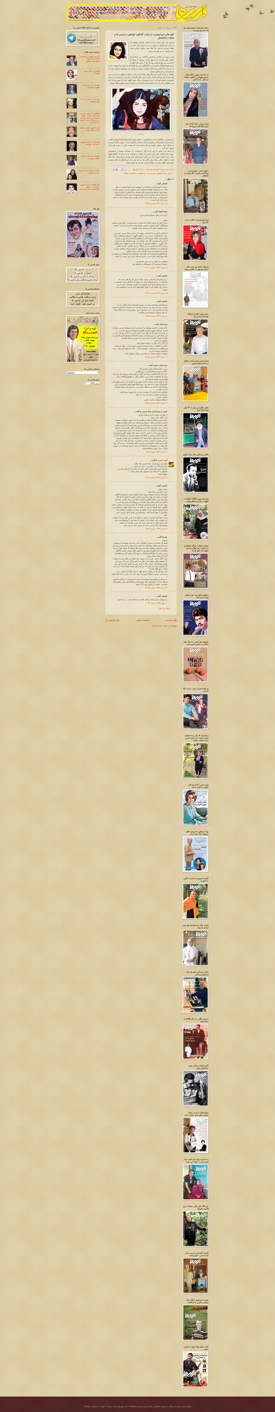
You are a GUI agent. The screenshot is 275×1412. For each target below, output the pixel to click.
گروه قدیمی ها (161, 460)
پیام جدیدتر (171, 620)
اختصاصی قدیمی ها (155, 173)
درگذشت (133, 173)
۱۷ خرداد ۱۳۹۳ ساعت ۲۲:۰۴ (156, 268)
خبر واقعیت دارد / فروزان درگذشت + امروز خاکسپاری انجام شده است (89, 186)
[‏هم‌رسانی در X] (119, 169)
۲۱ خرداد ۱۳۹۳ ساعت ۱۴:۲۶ (156, 477)
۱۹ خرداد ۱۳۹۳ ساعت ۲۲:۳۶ (156, 403)
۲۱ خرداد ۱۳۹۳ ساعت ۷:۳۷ (156, 452)
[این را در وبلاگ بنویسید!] (122, 169)
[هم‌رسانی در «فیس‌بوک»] (116, 169)
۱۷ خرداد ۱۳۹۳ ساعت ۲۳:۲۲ (156, 293)
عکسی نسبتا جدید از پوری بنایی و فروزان (89, 171)
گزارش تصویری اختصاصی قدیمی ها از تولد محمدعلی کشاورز (89, 58)
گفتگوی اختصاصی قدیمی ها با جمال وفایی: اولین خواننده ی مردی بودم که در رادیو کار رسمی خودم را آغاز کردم (90, 117)
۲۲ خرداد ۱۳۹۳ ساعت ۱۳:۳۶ (156, 529)
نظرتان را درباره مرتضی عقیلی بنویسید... (90, 157)
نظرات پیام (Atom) (159, 626)
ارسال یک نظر (164, 608)
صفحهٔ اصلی (142, 620)
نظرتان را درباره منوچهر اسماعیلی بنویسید (90, 143)
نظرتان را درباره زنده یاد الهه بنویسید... (90, 100)
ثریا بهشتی (142, 173)
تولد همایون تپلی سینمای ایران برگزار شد (90, 129)
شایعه (126, 173)
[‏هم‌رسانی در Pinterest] (114, 169)
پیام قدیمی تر (112, 620)
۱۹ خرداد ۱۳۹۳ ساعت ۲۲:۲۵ (156, 357)
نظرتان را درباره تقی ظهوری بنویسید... (91, 86)
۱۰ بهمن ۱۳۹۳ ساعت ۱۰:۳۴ (156, 603)
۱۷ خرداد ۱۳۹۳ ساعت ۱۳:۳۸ (156, 203)
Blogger (87, 1406)
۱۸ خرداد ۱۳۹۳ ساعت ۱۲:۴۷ (156, 316)
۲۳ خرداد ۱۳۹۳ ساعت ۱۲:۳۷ (156, 588)
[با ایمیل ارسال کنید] (124, 169)
